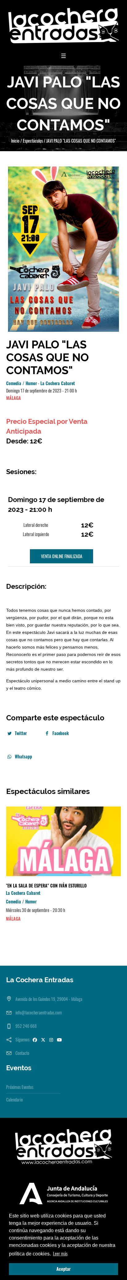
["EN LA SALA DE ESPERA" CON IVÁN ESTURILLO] (63, 841)
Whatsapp (23, 756)
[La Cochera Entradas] (63, 25)
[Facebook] (35, 1039)
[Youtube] (59, 1039)
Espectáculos (33, 140)
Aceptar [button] (63, 1269)
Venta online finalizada (61, 556)
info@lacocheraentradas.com (38, 1012)
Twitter (21, 733)
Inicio (15, 140)
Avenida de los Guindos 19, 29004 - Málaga (48, 999)
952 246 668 (26, 1026)
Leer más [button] (60, 1253)
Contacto (22, 1053)
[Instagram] (51, 1039)
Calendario (14, 1099)
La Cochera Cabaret (57, 383)
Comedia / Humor (21, 383)
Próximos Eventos (19, 1087)
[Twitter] (43, 1039)
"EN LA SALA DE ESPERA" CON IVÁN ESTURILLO (46, 885)
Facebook (60, 733)
